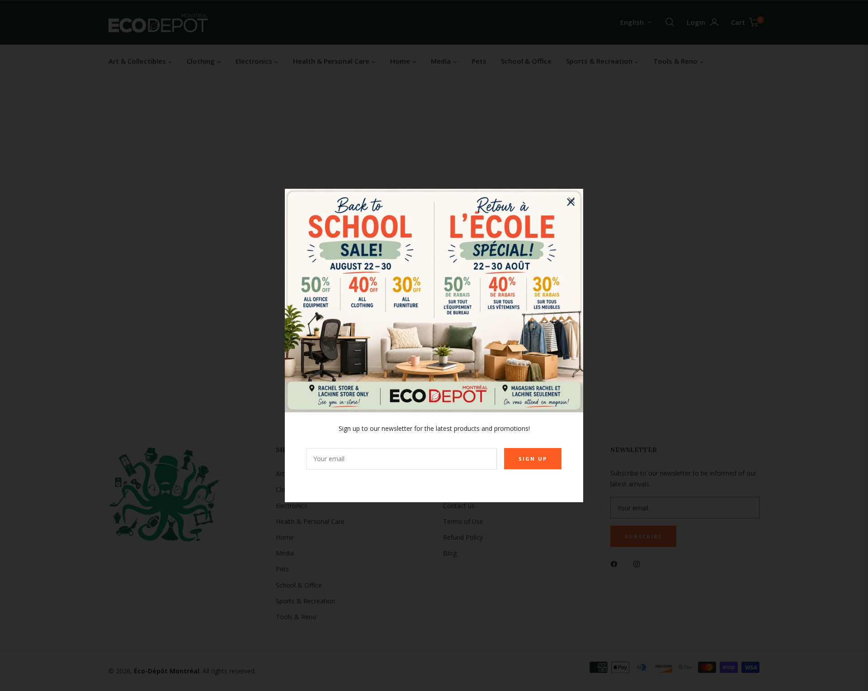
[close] (571, 200)
